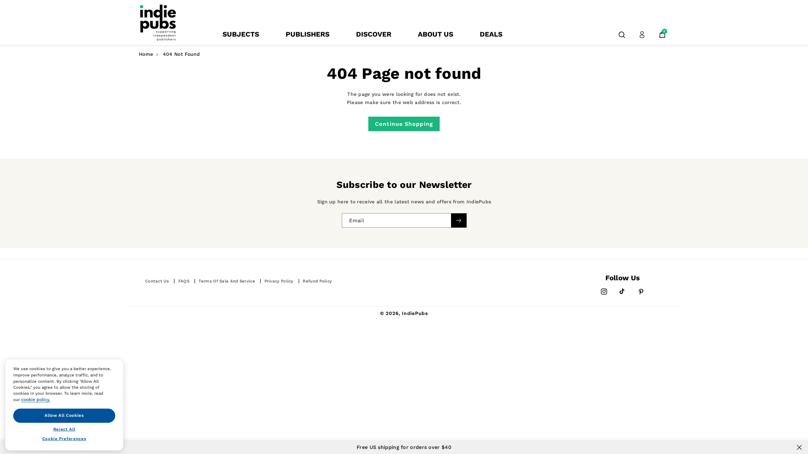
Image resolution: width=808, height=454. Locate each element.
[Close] (799, 447)
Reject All (64, 429)
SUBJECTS (241, 34)
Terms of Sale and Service (227, 281)
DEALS (491, 34)
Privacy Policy (279, 281)
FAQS (183, 281)
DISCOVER (373, 34)
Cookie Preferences (64, 438)
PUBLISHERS (308, 34)
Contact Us (157, 281)
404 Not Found (181, 54)
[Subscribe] (458, 220)
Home (146, 54)
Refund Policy (317, 281)
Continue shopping (404, 124)
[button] (622, 35)
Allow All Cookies (64, 415)
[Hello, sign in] (642, 35)
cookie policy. (35, 399)
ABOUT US (435, 34)
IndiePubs (415, 313)
